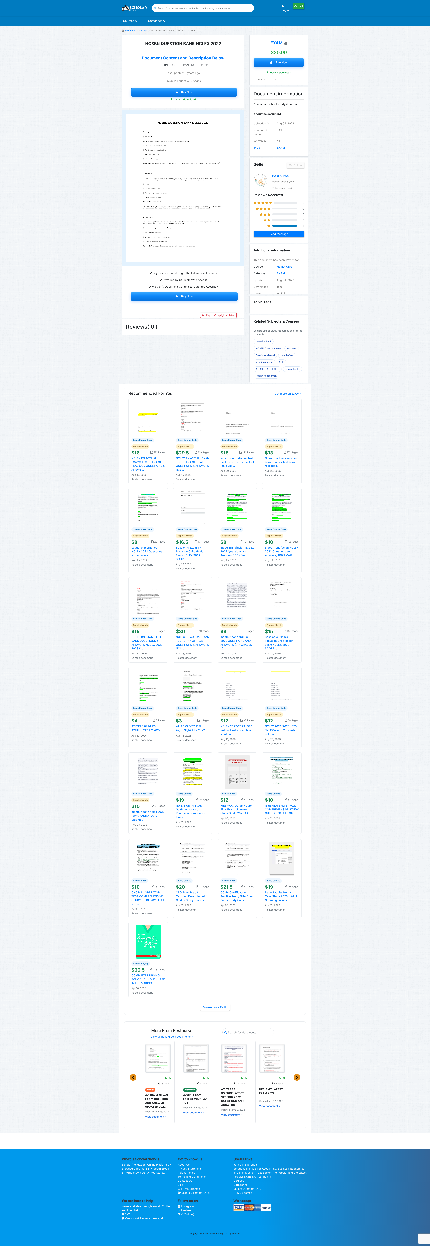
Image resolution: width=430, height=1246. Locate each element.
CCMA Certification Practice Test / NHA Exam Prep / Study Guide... (236, 896)
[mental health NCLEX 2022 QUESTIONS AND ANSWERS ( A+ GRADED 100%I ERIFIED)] (237, 596)
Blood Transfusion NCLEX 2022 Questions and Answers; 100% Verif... (237, 551)
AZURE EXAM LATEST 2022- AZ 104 (195, 1098)
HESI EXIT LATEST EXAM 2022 (271, 1091)
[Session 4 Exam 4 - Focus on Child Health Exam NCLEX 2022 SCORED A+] (192, 507)
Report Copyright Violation (220, 315)
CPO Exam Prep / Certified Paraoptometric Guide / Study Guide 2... (192, 896)
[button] (133, 1077)
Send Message (279, 234)
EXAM (144, 30)
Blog (180, 1184)
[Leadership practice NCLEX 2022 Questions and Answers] (148, 507)
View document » (155, 1116)
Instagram (187, 1206)
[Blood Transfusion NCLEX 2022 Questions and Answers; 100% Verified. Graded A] (237, 507)
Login (285, 10)
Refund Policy (186, 1172)
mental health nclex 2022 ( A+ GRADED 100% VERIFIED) (147, 815)
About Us (184, 1164)
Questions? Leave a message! (143, 1218)
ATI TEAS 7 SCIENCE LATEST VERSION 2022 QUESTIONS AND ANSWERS (232, 1097)
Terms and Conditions (192, 1176)
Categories (155, 21)
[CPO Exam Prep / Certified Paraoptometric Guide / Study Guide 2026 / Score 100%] (192, 858)
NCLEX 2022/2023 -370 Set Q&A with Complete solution (236, 730)
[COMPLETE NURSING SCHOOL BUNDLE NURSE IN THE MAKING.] (148, 941)
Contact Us (185, 1180)
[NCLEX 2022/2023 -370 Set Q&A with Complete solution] (237, 686)
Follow (297, 165)
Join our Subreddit (245, 1164)
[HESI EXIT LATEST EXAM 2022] (272, 1058)
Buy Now (187, 92)
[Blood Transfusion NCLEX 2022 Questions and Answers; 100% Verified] (281, 507)
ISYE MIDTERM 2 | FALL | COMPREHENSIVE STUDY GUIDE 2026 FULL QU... (282, 809)
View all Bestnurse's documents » (171, 1036)
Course (258, 266)
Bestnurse (280, 176)
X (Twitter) (187, 1214)
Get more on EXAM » (288, 393)
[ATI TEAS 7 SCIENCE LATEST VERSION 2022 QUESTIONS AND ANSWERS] (234, 1058)
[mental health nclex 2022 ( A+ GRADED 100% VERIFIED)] (148, 771)
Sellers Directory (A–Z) (195, 1192)
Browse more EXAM (215, 1007)
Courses (129, 21)
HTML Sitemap (190, 1188)
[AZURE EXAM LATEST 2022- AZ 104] (196, 1058)
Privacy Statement (189, 1168)
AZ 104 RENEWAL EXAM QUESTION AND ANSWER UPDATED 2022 (157, 1100)
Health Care (131, 30)
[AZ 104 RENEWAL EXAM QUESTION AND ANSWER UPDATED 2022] (158, 1058)
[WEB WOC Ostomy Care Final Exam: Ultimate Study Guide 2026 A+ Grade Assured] (237, 771)
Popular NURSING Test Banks (252, 1176)
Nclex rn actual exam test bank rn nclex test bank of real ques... (237, 462)
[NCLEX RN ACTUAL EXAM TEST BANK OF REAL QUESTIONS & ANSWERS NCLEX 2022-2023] (192, 418)
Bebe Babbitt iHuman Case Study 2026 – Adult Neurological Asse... (281, 896)
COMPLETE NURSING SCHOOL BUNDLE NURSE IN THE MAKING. (148, 979)
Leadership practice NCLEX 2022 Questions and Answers (146, 551)
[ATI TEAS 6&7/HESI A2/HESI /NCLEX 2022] (148, 686)
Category (260, 273)
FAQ (127, 1214)
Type (257, 147)
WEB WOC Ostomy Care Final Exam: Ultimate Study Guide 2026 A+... (236, 809)
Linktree (185, 1210)
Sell (300, 6)
